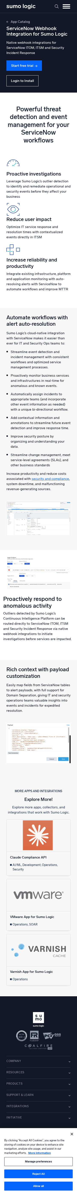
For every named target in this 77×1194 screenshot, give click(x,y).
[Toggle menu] (66, 6)
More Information (39, 1153)
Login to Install (22, 81)
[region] (38, 1161)
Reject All (38, 1173)
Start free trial (22, 66)
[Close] (72, 1134)
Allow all (38, 1186)
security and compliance (50, 479)
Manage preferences (38, 1161)
